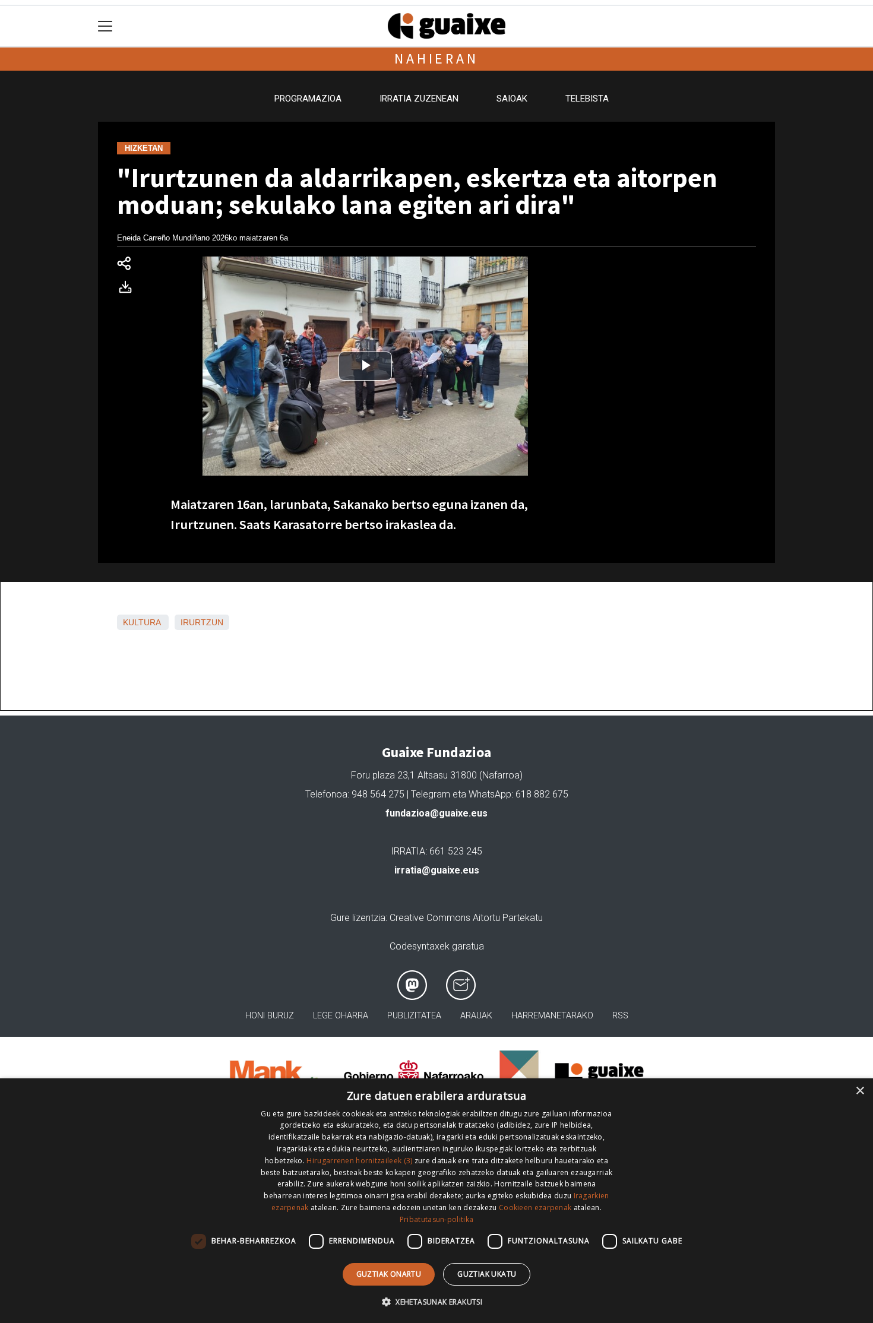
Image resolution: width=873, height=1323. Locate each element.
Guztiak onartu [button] (389, 1274)
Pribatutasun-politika (436, 1219)
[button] (436, 1301)
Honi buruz (269, 1016)
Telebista (587, 98)
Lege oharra (340, 1016)
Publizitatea (414, 1016)
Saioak (511, 98)
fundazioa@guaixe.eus (436, 813)
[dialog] (436, 1200)
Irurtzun (202, 622)
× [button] (859, 1091)
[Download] (129, 289)
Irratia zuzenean (418, 98)
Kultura (141, 622)
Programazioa (307, 98)
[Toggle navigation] (105, 26)
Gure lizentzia (357, 917)
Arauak (476, 1016)
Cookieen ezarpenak (535, 1207)
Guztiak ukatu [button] (486, 1274)
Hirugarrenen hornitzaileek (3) (359, 1161)
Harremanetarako (552, 1016)
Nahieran (436, 58)
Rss (620, 1016)
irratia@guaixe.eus (436, 870)
